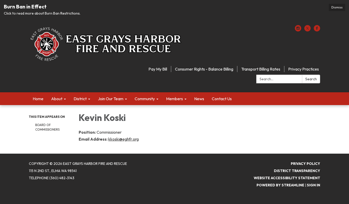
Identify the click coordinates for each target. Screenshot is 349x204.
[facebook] (317, 29)
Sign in (313, 185)
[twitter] (307, 29)
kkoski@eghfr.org (123, 139)
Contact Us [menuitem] (222, 98)
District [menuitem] (80, 98)
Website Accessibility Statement (287, 178)
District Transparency (297, 170)
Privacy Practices (303, 69)
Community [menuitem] (145, 98)
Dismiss (337, 7)
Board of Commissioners (47, 127)
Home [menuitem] (38, 98)
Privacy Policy (305, 163)
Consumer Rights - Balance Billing (204, 69)
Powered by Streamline (280, 185)
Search (311, 79)
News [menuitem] (199, 98)
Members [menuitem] (174, 98)
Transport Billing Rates (260, 69)
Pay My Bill (157, 69)
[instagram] (298, 29)
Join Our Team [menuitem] (110, 98)
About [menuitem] (56, 98)
